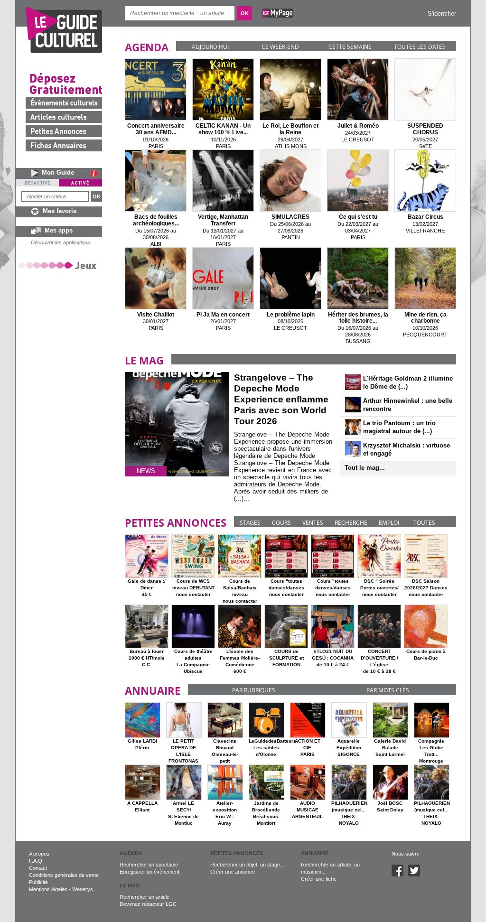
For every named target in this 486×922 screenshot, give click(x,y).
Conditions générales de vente (64, 875)
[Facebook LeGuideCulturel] (400, 874)
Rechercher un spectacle (149, 864)
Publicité (38, 882)
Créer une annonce (232, 872)
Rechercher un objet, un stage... (247, 864)
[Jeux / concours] (59, 265)
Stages (250, 523)
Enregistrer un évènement (149, 872)
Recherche (351, 523)
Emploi (389, 523)
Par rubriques (253, 690)
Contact (38, 868)
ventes (312, 523)
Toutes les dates (420, 47)
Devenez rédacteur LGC (148, 904)
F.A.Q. (36, 861)
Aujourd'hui (210, 47)
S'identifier (442, 13)
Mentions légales (48, 889)
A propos (39, 854)
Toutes (424, 523)
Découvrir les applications (60, 242)
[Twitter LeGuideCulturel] (416, 874)
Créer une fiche (318, 879)
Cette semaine (350, 47)
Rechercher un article (144, 897)
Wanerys (82, 889)
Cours (281, 523)
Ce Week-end (280, 47)
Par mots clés (387, 690)
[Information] (96, 173)
